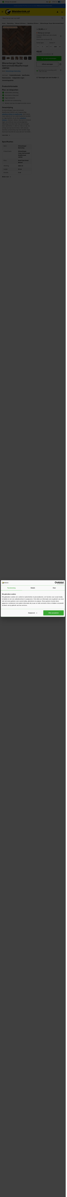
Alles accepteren (53, 613)
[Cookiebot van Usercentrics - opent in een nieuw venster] (56, 583)
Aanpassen (31, 613)
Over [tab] (54, 588)
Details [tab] (33, 588)
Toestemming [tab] (11, 588)
